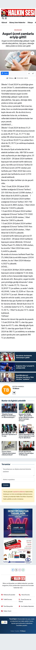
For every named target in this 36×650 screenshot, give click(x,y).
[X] (16, 569)
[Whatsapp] (23, 569)
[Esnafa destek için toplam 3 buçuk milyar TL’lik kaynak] (26, 446)
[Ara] (3, 18)
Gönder (6, 485)
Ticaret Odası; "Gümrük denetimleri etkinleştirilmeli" (9, 453)
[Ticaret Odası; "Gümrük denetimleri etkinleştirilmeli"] (9, 446)
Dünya (30, 22)
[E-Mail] (14, 392)
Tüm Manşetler (8, 606)
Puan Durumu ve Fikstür (25, 600)
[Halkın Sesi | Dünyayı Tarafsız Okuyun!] (18, 12)
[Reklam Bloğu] (18, 523)
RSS (5, 622)
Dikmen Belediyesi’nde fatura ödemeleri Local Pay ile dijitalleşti (26, 436)
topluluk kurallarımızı (19, 491)
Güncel (4, 22)
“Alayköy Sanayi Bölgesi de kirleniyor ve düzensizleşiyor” (9, 416)
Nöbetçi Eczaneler (9, 594)
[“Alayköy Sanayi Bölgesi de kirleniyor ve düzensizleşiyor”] (9, 408)
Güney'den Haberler (17, 22)
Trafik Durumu (7, 599)
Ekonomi (18, 30)
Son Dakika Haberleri (27, 606)
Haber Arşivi (7, 611)
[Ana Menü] (6, 18)
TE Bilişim (23, 631)
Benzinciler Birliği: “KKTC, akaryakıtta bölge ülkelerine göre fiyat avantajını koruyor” (26, 417)
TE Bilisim (11, 78)
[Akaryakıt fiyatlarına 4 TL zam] (9, 428)
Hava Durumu (26, 594)
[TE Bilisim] (6, 390)
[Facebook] (12, 569)
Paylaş (6, 73)
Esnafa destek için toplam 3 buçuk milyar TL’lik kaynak (26, 453)
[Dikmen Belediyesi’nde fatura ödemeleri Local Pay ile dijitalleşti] (26, 428)
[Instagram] (19, 569)
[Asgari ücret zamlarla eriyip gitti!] (18, 60)
